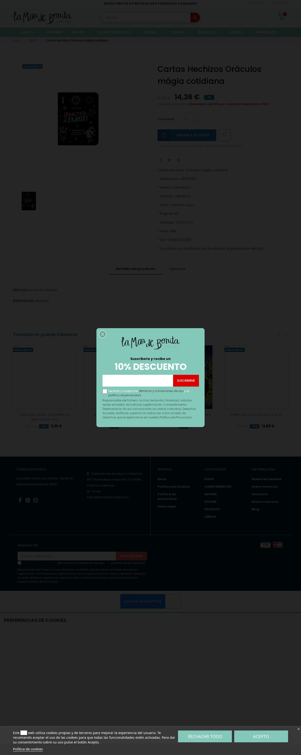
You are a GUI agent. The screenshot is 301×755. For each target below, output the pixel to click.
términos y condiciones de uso (161, 391)
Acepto (261, 736)
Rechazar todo (205, 736)
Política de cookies (28, 749)
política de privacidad (124, 395)
